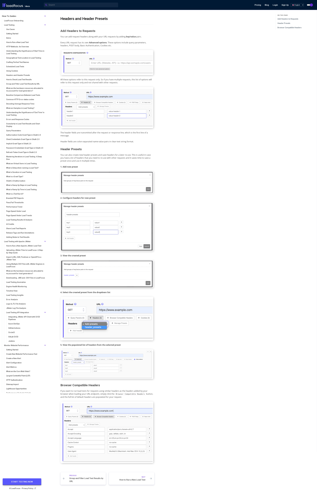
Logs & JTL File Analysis (16, 304)
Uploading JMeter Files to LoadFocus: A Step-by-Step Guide (24, 251)
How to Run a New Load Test (17, 42)
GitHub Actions (14, 328)
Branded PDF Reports (15, 198)
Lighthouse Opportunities (16, 389)
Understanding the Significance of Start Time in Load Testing (25, 52)
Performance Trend (14, 207)
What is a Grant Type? (14, 177)
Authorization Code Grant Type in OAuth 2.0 (23, 135)
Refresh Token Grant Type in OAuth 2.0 (21, 152)
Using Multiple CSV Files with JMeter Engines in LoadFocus (25, 265)
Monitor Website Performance (16, 345)
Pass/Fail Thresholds (15, 203)
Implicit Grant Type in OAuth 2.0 (18, 144)
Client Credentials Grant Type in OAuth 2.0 (22, 139)
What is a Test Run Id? (15, 194)
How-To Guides (9, 16)
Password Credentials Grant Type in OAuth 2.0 (24, 148)
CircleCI (11, 332)
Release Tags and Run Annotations (20, 233)
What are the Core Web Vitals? (18, 371)
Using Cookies (12, 71)
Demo (8, 38)
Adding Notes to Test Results (17, 237)
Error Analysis (12, 299)
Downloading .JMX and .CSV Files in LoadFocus (25, 278)
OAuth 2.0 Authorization (15, 181)
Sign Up (285, 5)
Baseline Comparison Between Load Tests (23, 95)
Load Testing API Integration (17, 312)
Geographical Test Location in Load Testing (23, 58)
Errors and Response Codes (17, 119)
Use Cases (10, 29)
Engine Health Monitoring (16, 286)
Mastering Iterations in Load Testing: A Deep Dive (24, 158)
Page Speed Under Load (16, 211)
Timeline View (11, 291)
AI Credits (10, 224)
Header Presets (283, 23)
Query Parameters (13, 131)
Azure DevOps (14, 324)
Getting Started (12, 34)
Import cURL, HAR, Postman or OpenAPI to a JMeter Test (23, 258)
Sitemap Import (12, 384)
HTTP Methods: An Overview (17, 47)
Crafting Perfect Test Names (17, 62)
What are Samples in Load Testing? (20, 108)
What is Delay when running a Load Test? (22, 168)
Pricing (258, 5)
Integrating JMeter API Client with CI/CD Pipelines (24, 318)
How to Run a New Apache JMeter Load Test (23, 246)
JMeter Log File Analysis (16, 308)
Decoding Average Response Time (20, 104)
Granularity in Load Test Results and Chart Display (23, 125)
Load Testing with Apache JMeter (17, 241)
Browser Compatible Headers (289, 28)
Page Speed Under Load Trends (19, 215)
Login (275, 5)
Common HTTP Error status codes (20, 99)
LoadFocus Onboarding (13, 21)
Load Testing (9, 25)
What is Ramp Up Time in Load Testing (21, 190)
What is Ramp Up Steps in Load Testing (21, 185)
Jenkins (11, 341)
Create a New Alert (13, 358)
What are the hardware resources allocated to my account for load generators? (24, 89)
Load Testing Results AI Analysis (19, 220)
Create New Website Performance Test (21, 354)
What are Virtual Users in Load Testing (21, 164)
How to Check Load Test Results (19, 80)
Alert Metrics (11, 367)
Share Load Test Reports (16, 228)
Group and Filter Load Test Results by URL (23, 84)
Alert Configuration (14, 363)
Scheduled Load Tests (15, 67)
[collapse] (45, 16)
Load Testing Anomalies (16, 282)
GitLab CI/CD (13, 337)
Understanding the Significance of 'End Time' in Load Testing (25, 113)
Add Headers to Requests (287, 19)
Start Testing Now (22, 481)
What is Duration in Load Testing (19, 172)
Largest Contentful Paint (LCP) (18, 376)
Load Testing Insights (15, 295)
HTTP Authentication (14, 380)
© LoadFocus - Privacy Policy (21, 488)
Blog (267, 5)
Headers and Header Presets (18, 75)
